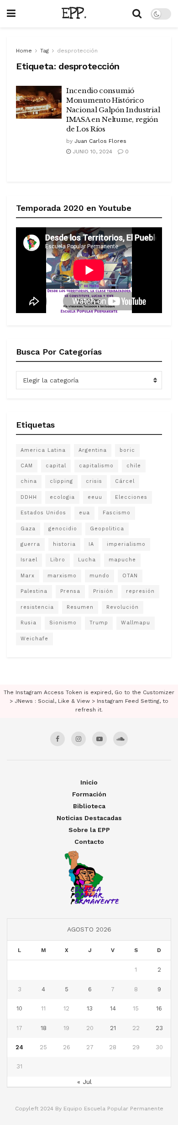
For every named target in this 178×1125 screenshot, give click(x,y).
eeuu (95, 497)
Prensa (70, 591)
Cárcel (125, 481)
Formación (89, 794)
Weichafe (34, 639)
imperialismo (126, 544)
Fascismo (117, 513)
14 (113, 1008)
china (29, 481)
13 (90, 1008)
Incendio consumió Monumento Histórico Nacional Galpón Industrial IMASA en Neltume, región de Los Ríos (113, 109)
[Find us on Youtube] (99, 739)
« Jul (84, 1081)
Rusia (29, 623)
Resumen (80, 607)
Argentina (93, 450)
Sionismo (63, 623)
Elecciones (131, 497)
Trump (98, 623)
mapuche (122, 560)
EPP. (74, 13)
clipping (61, 481)
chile (133, 466)
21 (113, 1028)
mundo (99, 576)
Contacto (89, 841)
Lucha (87, 560)
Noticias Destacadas (89, 818)
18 (44, 1028)
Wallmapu (135, 623)
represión (140, 591)
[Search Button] (136, 13)
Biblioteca (89, 806)
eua (84, 513)
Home (24, 50)
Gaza (28, 529)
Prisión (103, 591)
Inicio (89, 782)
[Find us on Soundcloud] (120, 739)
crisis (94, 481)
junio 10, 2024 (91, 151)
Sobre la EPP (89, 829)
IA (91, 544)
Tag (44, 50)
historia (64, 544)
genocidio (62, 529)
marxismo (62, 576)
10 (19, 1008)
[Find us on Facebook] (57, 739)
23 (159, 1028)
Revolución (122, 607)
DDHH (29, 497)
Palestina (34, 591)
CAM (27, 466)
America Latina (43, 450)
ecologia (62, 497)
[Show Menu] (11, 13)
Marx (28, 576)
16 (159, 1008)
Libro (57, 560)
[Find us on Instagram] (78, 739)
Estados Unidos (43, 513)
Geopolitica (107, 529)
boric (127, 450)
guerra (30, 544)
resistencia (37, 607)
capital (56, 466)
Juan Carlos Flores (100, 141)
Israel (29, 560)
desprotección (77, 50)
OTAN (130, 576)
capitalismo (96, 466)
